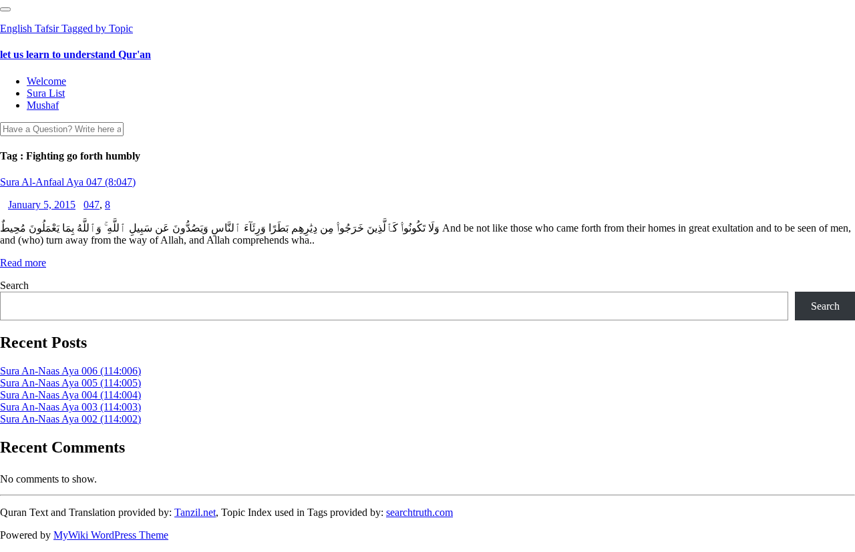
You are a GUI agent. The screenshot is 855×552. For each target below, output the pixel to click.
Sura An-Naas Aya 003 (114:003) (70, 406)
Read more (23, 262)
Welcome (46, 81)
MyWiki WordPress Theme (110, 535)
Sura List (46, 93)
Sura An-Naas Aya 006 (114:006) (70, 370)
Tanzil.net (195, 512)
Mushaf (43, 105)
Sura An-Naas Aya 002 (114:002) (70, 419)
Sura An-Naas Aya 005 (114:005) (70, 382)
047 (91, 204)
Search (14, 285)
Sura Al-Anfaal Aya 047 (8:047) (68, 182)
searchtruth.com (419, 512)
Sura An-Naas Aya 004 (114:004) (70, 394)
